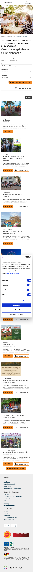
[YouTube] (8, 525)
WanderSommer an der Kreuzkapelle (15, 380)
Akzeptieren (16, 305)
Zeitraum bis (4, 75)
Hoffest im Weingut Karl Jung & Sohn (15, 452)
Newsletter (6, 503)
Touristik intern (8, 486)
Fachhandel (7, 482)
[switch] (29, 285)
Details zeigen (24, 300)
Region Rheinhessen (11, 492)
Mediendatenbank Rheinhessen (12, 488)
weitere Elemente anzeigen (17, 468)
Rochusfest (6, 120)
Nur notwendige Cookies (16, 314)
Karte (29, 97)
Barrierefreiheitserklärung (10, 517)
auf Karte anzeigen (22, 170)
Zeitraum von (4, 69)
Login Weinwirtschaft (9, 484)
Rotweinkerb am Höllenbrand (12, 195)
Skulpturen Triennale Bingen (12, 231)
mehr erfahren (7, 132)
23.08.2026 (6, 122)
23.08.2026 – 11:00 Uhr (9, 382)
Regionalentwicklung (9, 505)
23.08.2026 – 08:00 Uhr (9, 233)
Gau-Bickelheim (7, 378)
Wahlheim (5, 342)
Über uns (6, 494)
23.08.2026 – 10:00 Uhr (9, 346)
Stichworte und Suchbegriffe (8, 58)
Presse (5, 479)
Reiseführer (7, 498)
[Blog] (12, 525)
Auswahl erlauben (16, 310)
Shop (5, 500)
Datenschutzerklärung (12, 273)
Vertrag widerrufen (9, 519)
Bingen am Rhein (7, 118)
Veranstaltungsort (5, 63)
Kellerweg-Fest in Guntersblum (13, 415)
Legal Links (8, 509)
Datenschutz (7, 513)
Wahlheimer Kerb (8, 344)
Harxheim (5, 154)
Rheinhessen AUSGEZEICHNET (13, 496)
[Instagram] (15, 525)
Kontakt (6, 511)
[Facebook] (5, 525)
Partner (6, 477)
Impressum (7, 515)
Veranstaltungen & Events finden (21, 82)
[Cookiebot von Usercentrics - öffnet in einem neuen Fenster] (24, 257)
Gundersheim (6, 192)
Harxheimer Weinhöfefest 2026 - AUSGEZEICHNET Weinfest (14, 157)
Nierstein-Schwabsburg (9, 450)
